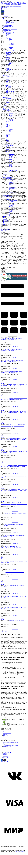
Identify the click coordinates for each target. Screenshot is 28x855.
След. (6, 631)
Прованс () (20, 262)
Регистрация (6, 217)
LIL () (14, 251)
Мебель (5, 29)
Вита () (15, 260)
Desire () (21, 245)
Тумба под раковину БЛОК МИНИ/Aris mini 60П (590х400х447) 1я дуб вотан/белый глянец (14, 425)
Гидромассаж (6, 1)
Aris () (10, 244)
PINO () (20, 256)
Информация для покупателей (8, 740)
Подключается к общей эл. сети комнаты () (12, 238)
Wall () (4, 260)
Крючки (11, 211)
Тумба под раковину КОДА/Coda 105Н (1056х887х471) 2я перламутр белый (12, 361)
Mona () (22, 253)
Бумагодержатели (13, 200)
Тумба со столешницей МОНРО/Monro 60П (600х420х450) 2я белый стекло (13, 536)
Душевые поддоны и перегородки (6, 107)
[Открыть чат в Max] (1, 9)
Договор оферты (7, 746)
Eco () (18, 246)
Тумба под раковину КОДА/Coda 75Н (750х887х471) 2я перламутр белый (11, 350)
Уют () (16, 263)
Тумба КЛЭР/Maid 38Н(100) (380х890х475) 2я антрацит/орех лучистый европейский (14, 503)
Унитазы (8, 178)
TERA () (14, 259)
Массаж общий (10, 157)
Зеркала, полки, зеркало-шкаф (8, 57)
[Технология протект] (14, 276)
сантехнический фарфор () (15, 236)
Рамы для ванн (7, 123)
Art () (15, 244)
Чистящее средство (8, 214)
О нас (4, 223)
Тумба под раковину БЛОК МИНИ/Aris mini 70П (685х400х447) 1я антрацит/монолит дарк (14, 398)
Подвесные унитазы (11, 183)
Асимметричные (10, 22)
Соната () (9, 263)
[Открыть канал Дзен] (5, 759)
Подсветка (11, 169)
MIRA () (10, 253)
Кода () (21, 260)
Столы (7, 68)
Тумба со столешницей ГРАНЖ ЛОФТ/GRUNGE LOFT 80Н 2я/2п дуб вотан (11, 547)
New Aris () (16, 255)
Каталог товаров (2, 14)
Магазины (2, 11)
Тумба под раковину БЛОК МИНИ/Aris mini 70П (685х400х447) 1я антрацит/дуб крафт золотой (14, 412)
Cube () (15, 245)
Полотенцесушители (11, 192)
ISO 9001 (5, 754)
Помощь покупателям (6, 729)
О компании (3, 750)
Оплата (5, 734)
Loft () (16, 252)
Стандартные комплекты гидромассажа (12, 154)
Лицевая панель (11, 130)
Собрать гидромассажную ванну (13, 4)
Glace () (4, 249)
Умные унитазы (11, 185)
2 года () (5, 269)
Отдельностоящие (10, 23)
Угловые (8, 21)
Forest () (17, 248)
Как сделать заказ (7, 733)
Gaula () (23, 248)
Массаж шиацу (10, 164)
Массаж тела (10, 159)
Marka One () (13, 241)
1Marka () (5, 241)
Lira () (11, 252)
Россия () (4, 267)
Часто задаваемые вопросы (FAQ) (11, 745)
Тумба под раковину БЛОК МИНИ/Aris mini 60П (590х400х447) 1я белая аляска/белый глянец (14, 439)
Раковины (8, 98)
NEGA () (9, 255)
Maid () (22, 252)
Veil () (25, 259)
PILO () (14, 256)
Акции (5, 219)
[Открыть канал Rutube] (3, 759)
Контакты (5, 221)
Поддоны (11, 120)
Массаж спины (10, 162)
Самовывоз (5, 736)
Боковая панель (10, 132)
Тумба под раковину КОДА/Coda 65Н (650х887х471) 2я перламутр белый (11, 339)
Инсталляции (12, 187)
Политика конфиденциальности (10, 742)
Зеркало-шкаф (11, 62)
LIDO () (8, 251)
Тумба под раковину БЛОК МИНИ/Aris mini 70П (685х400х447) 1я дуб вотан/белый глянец (14, 385)
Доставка (5, 735)
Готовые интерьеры (8, 31)
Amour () (4, 244)
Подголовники (9, 145)
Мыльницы (11, 212)
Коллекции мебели (8, 34)
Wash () (10, 260)
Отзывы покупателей (8, 752)
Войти (4, 216)
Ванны (5, 18)
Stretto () (8, 259)
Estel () (12, 248)
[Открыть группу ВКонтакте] (1, 759)
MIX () (16, 253)
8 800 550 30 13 (4, 761)
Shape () (20, 257)
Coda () (9, 245)
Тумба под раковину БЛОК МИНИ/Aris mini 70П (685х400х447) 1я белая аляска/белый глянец (14, 465)
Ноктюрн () (13, 262)
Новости (5, 753)
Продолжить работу (5, 853)
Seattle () (14, 257)
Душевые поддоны (8, 111)
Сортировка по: (4, 337)
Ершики (11, 210)
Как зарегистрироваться (8, 731)
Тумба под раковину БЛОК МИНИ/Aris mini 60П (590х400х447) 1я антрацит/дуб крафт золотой (14, 490)
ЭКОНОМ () (22, 263)
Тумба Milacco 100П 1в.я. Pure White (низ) (14, 572)
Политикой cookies (20, 851)
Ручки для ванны (7, 148)
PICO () (8, 256)
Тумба (10, 39)
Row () (8, 257)
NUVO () (23, 255)
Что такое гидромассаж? (11, 3)
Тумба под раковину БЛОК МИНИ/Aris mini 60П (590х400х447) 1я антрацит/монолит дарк (14, 452)
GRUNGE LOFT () (13, 249)
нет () (4, 232)
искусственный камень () (16, 234)
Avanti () (20, 244)
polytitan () (5, 234)
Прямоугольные (9, 20)
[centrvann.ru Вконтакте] (14, 789)
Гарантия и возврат (7, 743)
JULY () (22, 249)
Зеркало (10, 60)
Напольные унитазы (11, 180)
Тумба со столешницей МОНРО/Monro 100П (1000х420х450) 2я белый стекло (13, 525)
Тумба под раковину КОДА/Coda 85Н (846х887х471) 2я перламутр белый (11, 372)
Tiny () (20, 259)
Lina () (19, 251)
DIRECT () (12, 246)
